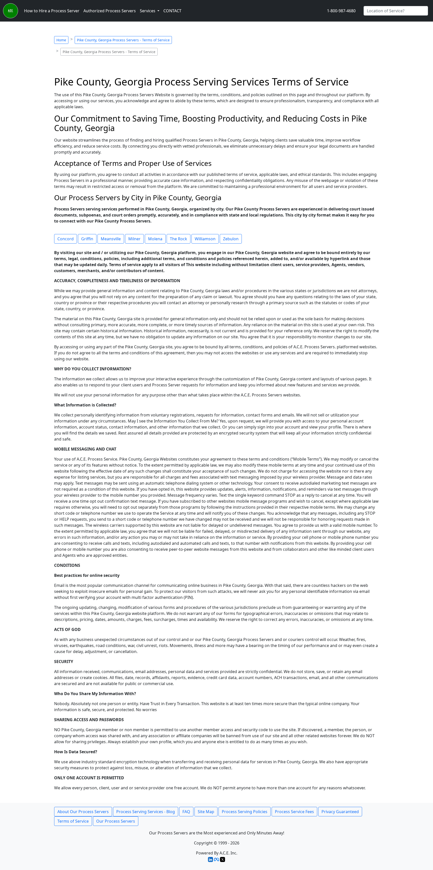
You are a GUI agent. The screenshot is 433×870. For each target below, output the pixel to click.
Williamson (205, 239)
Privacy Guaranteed (340, 811)
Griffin (87, 239)
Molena (155, 239)
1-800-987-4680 (341, 11)
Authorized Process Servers (109, 11)
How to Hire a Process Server (51, 11)
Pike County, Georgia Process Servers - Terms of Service (123, 40)
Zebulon (231, 239)
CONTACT (172, 11)
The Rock (178, 239)
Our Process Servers (115, 821)
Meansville (111, 239)
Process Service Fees (294, 811)
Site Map (206, 811)
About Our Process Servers (83, 811)
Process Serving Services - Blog (145, 811)
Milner (134, 239)
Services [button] (148, 11)
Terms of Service (73, 821)
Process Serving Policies (244, 811)
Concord (65, 239)
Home (61, 40)
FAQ (186, 811)
